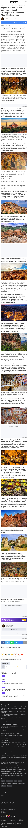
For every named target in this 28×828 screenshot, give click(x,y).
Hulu (15, 781)
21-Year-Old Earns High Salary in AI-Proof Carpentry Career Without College (14, 684)
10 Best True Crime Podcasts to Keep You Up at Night (11, 767)
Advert (2, 793)
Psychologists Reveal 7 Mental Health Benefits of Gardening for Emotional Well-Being (13, 696)
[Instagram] (2, 803)
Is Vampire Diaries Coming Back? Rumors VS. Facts (11, 751)
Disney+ (19, 781)
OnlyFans (15, 783)
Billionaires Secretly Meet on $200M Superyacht (10, 733)
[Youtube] (10, 803)
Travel (8, 5)
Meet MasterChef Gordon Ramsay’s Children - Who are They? (13, 744)
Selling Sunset (21, 783)
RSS (2, 796)
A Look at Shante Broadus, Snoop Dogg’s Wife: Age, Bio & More (13, 742)
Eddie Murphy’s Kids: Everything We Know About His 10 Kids (13, 746)
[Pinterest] (13, 803)
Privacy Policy (4, 792)
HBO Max (3, 785)
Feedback (3, 790)
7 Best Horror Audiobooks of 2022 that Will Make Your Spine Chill (14, 755)
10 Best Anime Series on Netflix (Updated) (9, 765)
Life (5, 5)
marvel (19, 134)
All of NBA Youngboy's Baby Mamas (8, 748)
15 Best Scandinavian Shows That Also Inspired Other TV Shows (14, 773)
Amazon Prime (9, 781)
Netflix (3, 781)
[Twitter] (8, 803)
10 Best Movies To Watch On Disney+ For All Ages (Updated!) (13, 769)
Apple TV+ (4, 783)
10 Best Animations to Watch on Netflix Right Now (11, 771)
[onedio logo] (13, 812)
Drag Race (9, 785)
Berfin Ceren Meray (12, 18)
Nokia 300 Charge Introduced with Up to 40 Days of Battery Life (14, 678)
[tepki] (2, 654)
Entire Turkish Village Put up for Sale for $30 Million (11, 731)
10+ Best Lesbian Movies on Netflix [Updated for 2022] (12, 775)
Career (2, 795)
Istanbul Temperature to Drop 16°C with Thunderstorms (12, 735)
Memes (9, 783)
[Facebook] (5, 803)
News (2, 5)
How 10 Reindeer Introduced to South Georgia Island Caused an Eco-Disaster (14, 690)
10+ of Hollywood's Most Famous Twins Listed (10, 753)
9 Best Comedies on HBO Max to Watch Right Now (11, 760)
